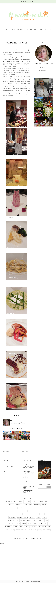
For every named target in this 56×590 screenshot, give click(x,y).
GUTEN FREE (12, 517)
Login (26, 538)
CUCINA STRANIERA (11, 511)
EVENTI (47, 511)
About (9, 29)
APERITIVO (34, 501)
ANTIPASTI (27, 501)
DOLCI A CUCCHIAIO (33, 511)
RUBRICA (15, 526)
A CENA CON (9, 501)
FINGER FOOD (10, 514)
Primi (35, 523)
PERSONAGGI (12, 523)
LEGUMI (26, 517)
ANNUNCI (20, 501)
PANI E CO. (29, 520)
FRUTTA (30, 514)
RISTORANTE (8, 526)
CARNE (25, 504)
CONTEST (21, 507)
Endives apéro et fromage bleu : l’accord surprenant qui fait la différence (28, 474)
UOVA (39, 529)
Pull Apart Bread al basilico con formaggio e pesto (28, 480)
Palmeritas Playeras (26, 491)
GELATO (36, 514)
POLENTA (30, 523)
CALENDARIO (19, 504)
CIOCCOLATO (37, 504)
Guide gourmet (33, 29)
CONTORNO (28, 507)
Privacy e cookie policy (19, 538)
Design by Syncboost (35, 581)
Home (5, 29)
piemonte (24, 523)
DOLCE (19, 511)
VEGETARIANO (46, 529)
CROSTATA (44, 507)
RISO (46, 523)
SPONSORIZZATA (42, 526)
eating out (42, 511)
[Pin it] (18, 415)
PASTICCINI (41, 520)
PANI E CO (22, 520)
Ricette (14, 29)
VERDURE (25, 533)
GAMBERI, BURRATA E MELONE (28, 487)
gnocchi (47, 514)
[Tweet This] (14, 415)
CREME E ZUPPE (36, 507)
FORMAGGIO (18, 514)
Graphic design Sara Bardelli (35, 538)
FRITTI (24, 514)
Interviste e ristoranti (23, 29)
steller (49, 526)
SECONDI (27, 526)
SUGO (7, 529)
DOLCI (24, 511)
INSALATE (19, 517)
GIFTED (42, 514)
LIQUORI (45, 517)
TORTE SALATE (32, 529)
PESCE (18, 523)
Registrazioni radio (44, 29)
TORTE (12, 529)
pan (17, 520)
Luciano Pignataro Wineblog (28, 463)
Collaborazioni (28, 33)
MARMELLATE (11, 520)
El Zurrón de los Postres (28, 490)
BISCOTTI (11, 504)
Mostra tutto (32, 493)
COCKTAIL (44, 504)
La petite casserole (26, 471)
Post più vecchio (26, 451)
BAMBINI (41, 501)
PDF (47, 520)
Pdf (51, 29)
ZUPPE (31, 533)
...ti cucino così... (27, 581)
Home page (16, 450)
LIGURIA (38, 517)
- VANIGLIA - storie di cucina (28, 478)
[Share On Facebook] (16, 415)
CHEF (30, 504)
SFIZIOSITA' (33, 526)
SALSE (21, 526)
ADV (15, 501)
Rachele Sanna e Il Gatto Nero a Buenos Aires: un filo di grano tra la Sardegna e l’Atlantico (28, 467)
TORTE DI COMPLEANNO (21, 529)
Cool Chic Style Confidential (28, 484)
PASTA (35, 520)
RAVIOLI (41, 523)
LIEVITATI (32, 517)
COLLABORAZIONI (12, 507)
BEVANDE (47, 501)
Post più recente (7, 451)
